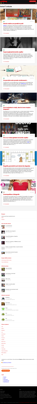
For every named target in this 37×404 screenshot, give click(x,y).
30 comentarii (6, 61)
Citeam (4, 25)
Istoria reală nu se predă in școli (13, 23)
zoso (2, 326)
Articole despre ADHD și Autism (6, 260)
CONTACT (1, 398)
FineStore (2, 219)
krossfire (2, 339)
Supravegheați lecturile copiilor (13, 52)
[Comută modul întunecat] (1, 3)
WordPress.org (6, 381)
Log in (4, 378)
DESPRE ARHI (2, 392)
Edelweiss (3, 330)
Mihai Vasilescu (3, 352)
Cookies (31, 402)
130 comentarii (6, 88)
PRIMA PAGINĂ (2, 391)
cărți (28, 142)
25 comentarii (6, 175)
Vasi (2, 354)
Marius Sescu (3, 343)
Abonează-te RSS (6, 370)
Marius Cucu (3, 341)
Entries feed (5, 379)
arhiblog (3, 1)
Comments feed (6, 380)
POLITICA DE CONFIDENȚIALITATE (5, 395)
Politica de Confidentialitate (25, 402)
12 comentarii (6, 147)
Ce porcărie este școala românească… (15, 80)
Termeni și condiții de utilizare (4, 394)
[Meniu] (36, 3)
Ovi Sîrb (2, 347)
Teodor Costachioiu (4, 350)
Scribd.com (23, 83)
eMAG (2, 217)
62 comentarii (6, 33)
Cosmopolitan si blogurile (11, 194)
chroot (20, 402)
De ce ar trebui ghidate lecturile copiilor (15, 137)
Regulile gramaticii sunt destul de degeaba (16, 166)
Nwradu (2, 345)
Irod (2, 332)
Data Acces (34, 402)
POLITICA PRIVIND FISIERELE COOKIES (6, 397)
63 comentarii (6, 118)
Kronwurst (3, 337)
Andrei (2, 328)
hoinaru (2, 335)
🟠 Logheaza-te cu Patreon (6, 362)
